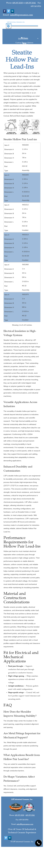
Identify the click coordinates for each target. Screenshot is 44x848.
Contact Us (24, 42)
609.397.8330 (17, 3)
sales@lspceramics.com (21, 15)
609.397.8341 (30, 3)
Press (24, 41)
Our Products (24, 36)
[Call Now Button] (38, 843)
